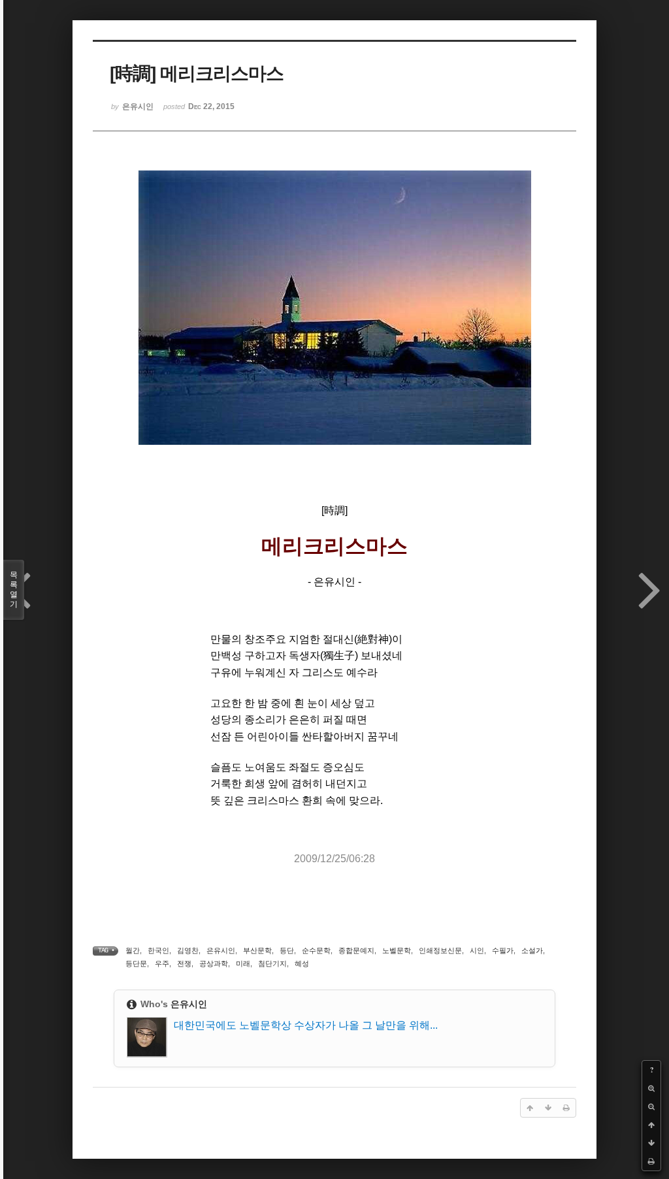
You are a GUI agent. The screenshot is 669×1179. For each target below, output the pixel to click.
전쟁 (184, 963)
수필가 (503, 950)
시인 (477, 950)
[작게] (651, 1106)
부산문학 (257, 950)
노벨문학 (396, 950)
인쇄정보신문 (440, 950)
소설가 (532, 950)
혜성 (302, 963)
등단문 (136, 963)
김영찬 (188, 950)
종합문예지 (356, 950)
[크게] (651, 1088)
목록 (14, 589)
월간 (132, 950)
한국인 (158, 950)
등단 (287, 950)
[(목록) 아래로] (651, 1143)
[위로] (651, 1125)
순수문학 (316, 950)
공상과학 (213, 963)
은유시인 (220, 950)
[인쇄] (651, 1161)
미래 (243, 963)
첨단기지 (272, 963)
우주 (162, 963)
